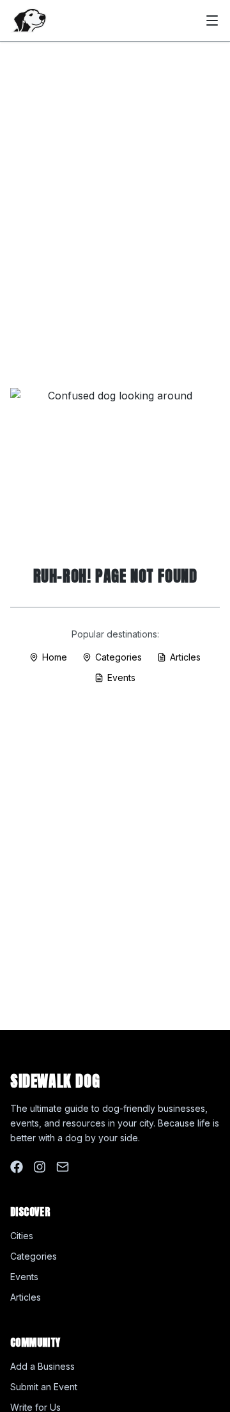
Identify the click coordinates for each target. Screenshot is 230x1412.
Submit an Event (43, 1386)
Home (54, 657)
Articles (185, 657)
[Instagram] (39, 1166)
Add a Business (42, 1366)
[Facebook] (16, 1166)
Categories (118, 657)
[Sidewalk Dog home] (28, 20)
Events (121, 677)
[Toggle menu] (212, 20)
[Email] (62, 1166)
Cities (21, 1235)
